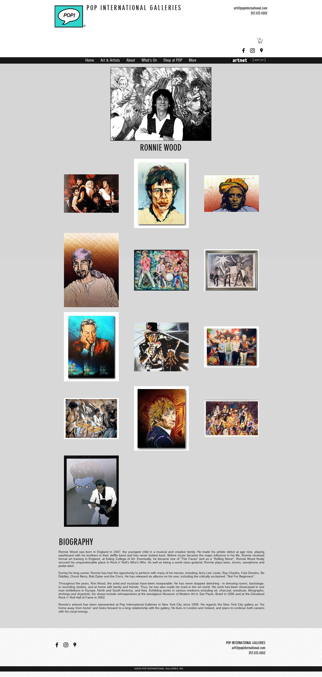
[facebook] (243, 50)
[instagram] (252, 50)
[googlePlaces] (261, 50)
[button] (260, 40)
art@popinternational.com (250, 8)
